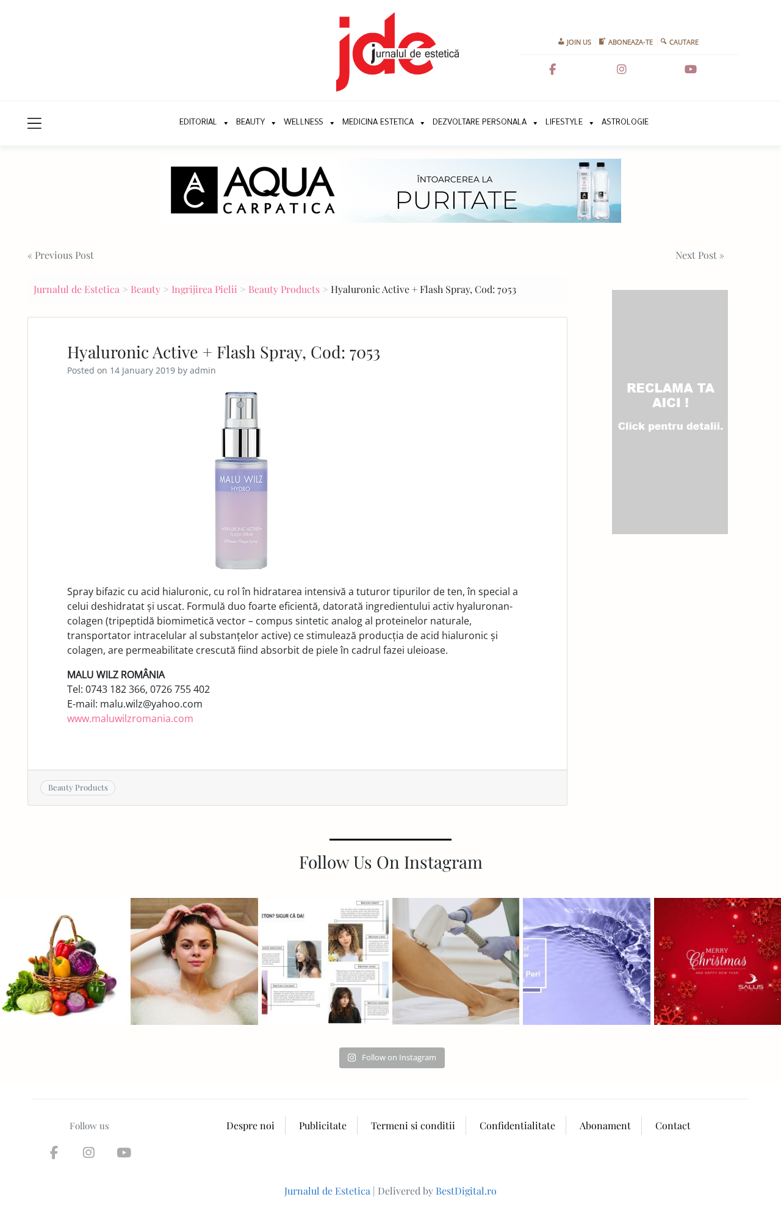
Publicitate (323, 1125)
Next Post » (699, 254)
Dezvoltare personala (480, 123)
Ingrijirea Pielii (204, 289)
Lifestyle (564, 123)
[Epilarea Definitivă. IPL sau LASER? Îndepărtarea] (455, 961)
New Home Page (157, 123)
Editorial (198, 123)
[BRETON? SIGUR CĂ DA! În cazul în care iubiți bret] (325, 961)
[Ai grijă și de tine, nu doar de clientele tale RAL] (194, 961)
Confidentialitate (517, 1125)
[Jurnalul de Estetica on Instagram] (622, 70)
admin (203, 370)
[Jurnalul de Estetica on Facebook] (552, 70)
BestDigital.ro (466, 1190)
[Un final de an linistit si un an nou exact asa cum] (717, 961)
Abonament (605, 1125)
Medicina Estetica (378, 123)
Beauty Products (284, 289)
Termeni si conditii (413, 1125)
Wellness (303, 123)
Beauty (250, 123)
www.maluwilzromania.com (130, 718)
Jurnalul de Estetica (77, 289)
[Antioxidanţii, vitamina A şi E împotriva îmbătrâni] (63, 961)
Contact (673, 1125)
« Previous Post (60, 254)
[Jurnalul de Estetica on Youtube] (691, 70)
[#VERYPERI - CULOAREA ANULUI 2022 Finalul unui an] (586, 961)
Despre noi (250, 1125)
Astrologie (625, 123)
